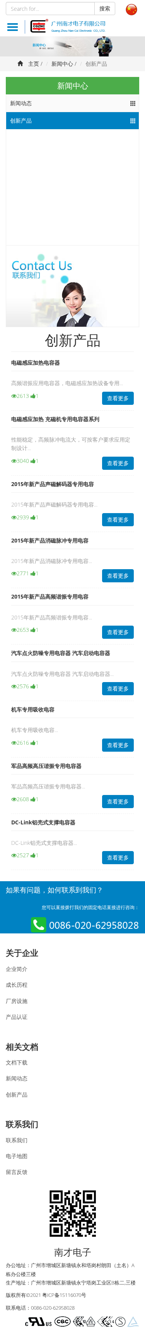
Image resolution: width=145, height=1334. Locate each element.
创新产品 (21, 120)
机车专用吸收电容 (33, 709)
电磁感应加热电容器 (35, 362)
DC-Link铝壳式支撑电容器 (43, 822)
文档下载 (16, 1062)
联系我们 (22, 1124)
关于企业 (22, 952)
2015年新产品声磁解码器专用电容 (52, 484)
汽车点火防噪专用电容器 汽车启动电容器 (60, 653)
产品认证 (16, 1016)
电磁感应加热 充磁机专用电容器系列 (55, 419)
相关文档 (22, 1046)
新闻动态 (21, 103)
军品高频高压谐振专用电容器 (46, 765)
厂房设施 (16, 1001)
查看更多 (118, 398)
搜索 (104, 8)
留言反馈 (16, 1171)
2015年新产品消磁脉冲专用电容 (50, 540)
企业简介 (16, 968)
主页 (33, 63)
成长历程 (16, 984)
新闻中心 (62, 63)
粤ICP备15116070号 (64, 1294)
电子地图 (16, 1156)
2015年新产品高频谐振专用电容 (50, 596)
